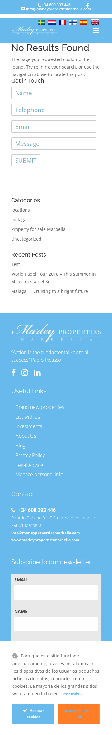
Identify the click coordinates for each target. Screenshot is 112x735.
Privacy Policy (30, 455)
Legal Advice (29, 465)
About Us (26, 435)
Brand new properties (40, 407)
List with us (28, 416)
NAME (20, 611)
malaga (18, 219)
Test (15, 264)
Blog (20, 445)
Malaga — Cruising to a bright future (49, 291)
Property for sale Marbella (38, 229)
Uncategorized (26, 239)
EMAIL (21, 580)
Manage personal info (39, 474)
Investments (29, 426)
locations (20, 210)
